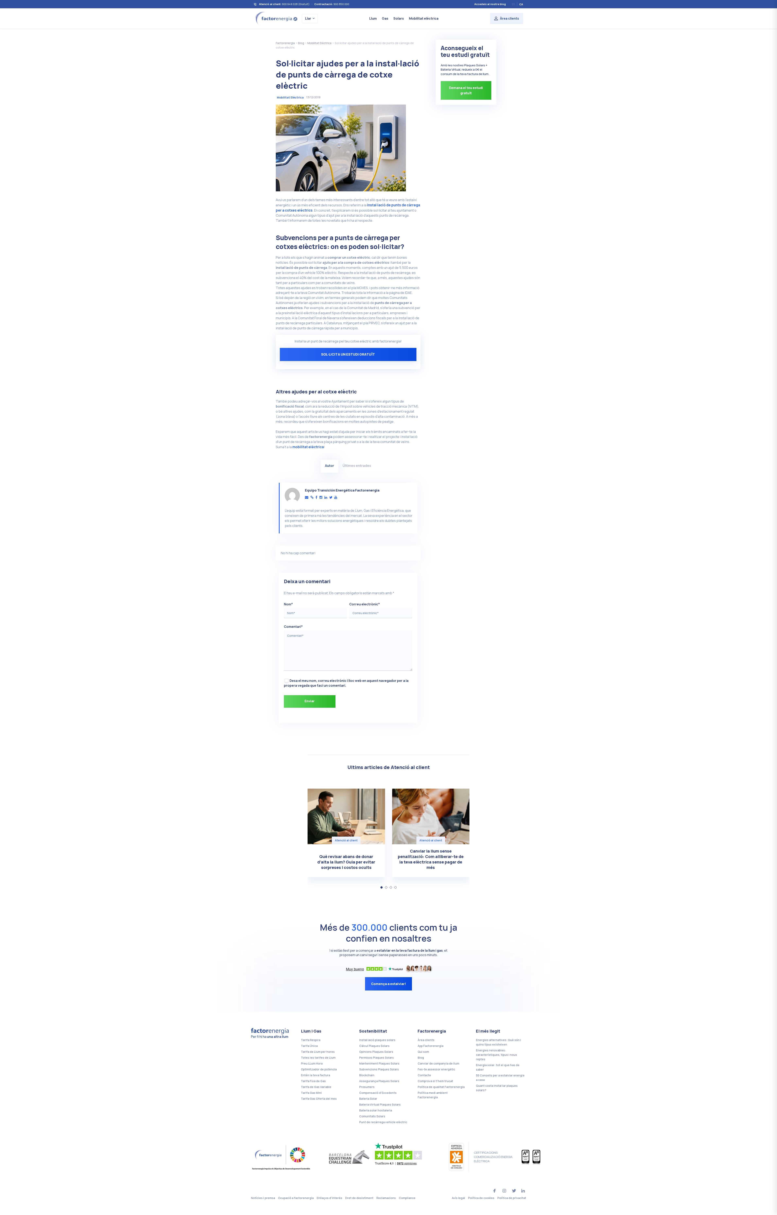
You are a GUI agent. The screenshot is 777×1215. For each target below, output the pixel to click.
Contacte (424, 1075)
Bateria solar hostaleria (375, 1110)
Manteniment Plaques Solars (379, 1063)
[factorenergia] (275, 18)
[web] (311, 497)
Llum (373, 18)
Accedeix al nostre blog (490, 4)
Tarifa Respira (310, 1040)
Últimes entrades (357, 465)
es (513, 4)
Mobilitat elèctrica (423, 18)
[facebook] (316, 497)
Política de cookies (481, 1198)
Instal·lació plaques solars (377, 1040)
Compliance (407, 1198)
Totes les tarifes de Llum (318, 1057)
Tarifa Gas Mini (311, 1093)
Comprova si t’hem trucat (435, 1081)
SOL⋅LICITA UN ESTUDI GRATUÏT (348, 354)
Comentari (293, 626)
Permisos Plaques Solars (376, 1057)
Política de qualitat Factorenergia (441, 1087)
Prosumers (367, 1087)
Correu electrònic (364, 604)
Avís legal (458, 1198)
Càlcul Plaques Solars (374, 1046)
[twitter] (330, 497)
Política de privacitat (511, 1198)
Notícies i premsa (263, 1198)
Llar (308, 18)
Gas (385, 18)
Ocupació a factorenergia (296, 1198)
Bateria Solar (368, 1099)
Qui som (423, 1052)
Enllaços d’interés (329, 1198)
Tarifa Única (309, 1046)
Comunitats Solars (372, 1116)
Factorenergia (432, 1031)
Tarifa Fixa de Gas (313, 1081)
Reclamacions (386, 1198)
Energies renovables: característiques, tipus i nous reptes (496, 1054)
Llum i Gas (311, 1031)
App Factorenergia (430, 1046)
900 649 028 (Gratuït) (296, 4)
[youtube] (335, 497)
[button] (381, 887)
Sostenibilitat (373, 1031)
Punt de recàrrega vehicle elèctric (383, 1122)
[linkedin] (325, 497)
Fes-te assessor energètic (436, 1069)
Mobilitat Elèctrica (290, 97)
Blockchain (366, 1075)
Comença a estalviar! (388, 984)
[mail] (306, 497)
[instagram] (321, 497)
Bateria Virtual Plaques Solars (380, 1104)
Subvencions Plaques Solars (379, 1069)
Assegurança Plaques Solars (379, 1081)
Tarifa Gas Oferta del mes (319, 1099)
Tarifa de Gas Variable (316, 1087)
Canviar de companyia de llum (438, 1063)
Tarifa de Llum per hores (318, 1052)
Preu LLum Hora (312, 1063)
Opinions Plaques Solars (376, 1052)
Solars (398, 18)
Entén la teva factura (315, 1075)
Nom (288, 604)
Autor (329, 465)
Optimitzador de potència (319, 1069)
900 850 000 (341, 4)
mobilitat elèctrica (308, 447)
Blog (421, 1057)
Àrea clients (509, 18)
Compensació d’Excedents (378, 1093)
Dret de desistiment (359, 1198)
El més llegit (488, 1031)
